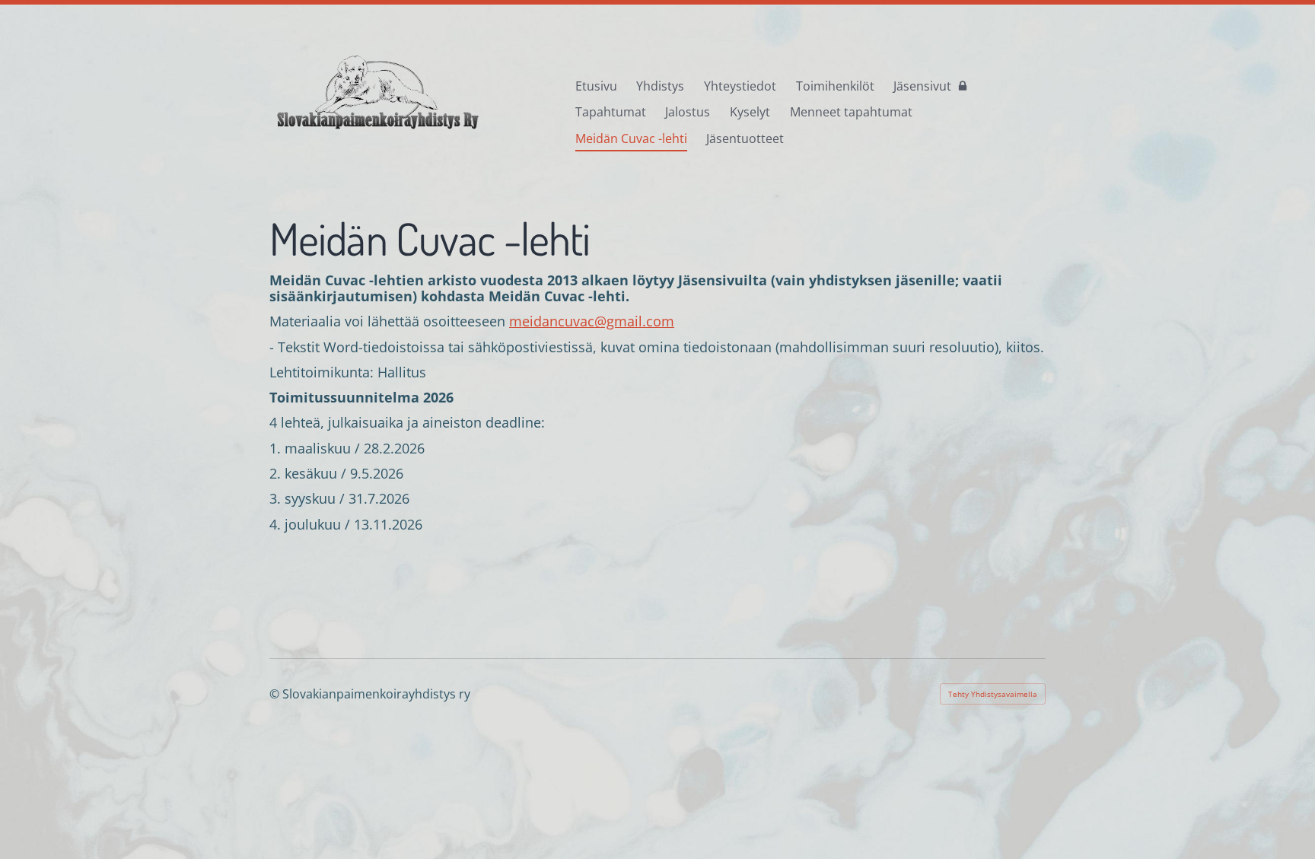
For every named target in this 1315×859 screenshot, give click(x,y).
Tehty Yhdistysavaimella (992, 694)
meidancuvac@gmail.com (591, 321)
